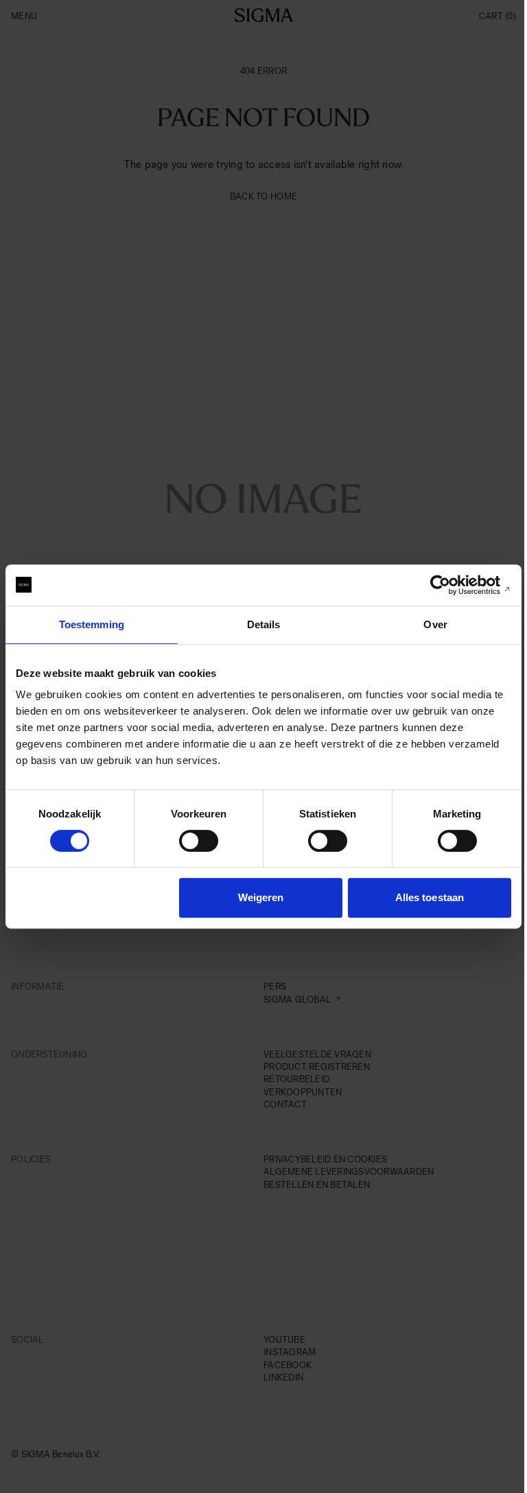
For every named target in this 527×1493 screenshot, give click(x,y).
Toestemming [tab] (91, 624)
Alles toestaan (429, 897)
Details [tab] (264, 624)
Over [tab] (435, 624)
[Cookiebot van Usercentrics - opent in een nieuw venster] (451, 585)
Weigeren (261, 897)
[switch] (198, 841)
